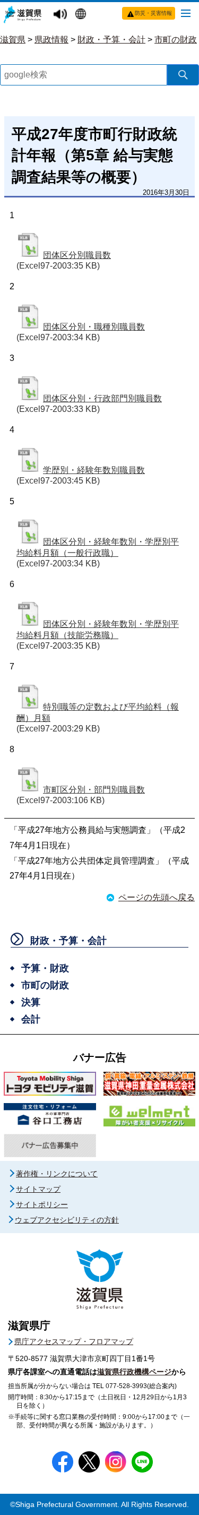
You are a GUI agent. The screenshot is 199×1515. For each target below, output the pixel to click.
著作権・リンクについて (57, 1173)
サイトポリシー (42, 1204)
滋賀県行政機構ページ (134, 1371)
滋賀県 (12, 39)
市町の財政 (175, 39)
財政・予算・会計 (111, 39)
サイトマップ (38, 1189)
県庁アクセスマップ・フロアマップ (73, 1341)
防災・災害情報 (153, 13)
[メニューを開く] (185, 12)
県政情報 (51, 39)
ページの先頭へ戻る (156, 897)
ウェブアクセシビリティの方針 (67, 1220)
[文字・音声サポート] (62, 14)
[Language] (82, 14)
